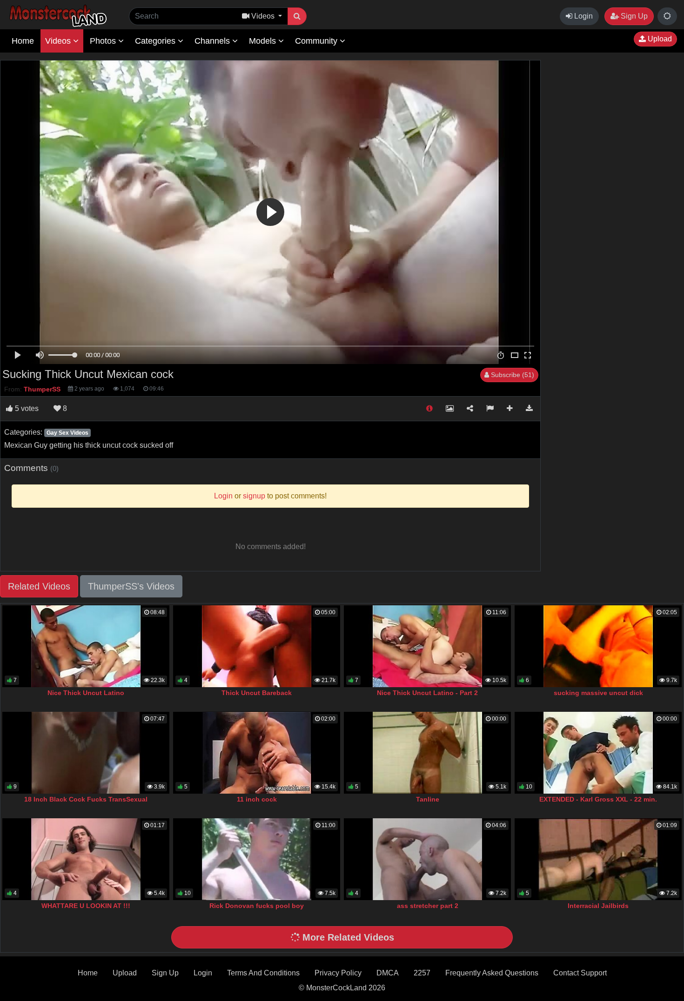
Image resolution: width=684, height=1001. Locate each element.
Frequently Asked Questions (491, 973)
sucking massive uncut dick (598, 692)
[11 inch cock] (256, 753)
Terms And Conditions (263, 973)
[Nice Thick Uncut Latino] (85, 646)
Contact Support (580, 973)
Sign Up (633, 16)
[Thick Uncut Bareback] (256, 646)
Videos (59, 41)
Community (317, 41)
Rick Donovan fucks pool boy (256, 905)
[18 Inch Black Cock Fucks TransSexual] (85, 753)
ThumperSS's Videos (131, 586)
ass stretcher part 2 (427, 905)
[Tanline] (427, 753)
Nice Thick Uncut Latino (85, 692)
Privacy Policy (338, 973)
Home (23, 41)
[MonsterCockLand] (57, 16)
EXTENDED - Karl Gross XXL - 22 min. (598, 799)
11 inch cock (257, 799)
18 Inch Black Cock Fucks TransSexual (86, 799)
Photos (104, 41)
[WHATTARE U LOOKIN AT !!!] (85, 859)
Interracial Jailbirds (598, 905)
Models (263, 41)
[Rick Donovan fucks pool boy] (256, 859)
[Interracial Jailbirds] (598, 859)
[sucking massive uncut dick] (598, 646)
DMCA (387, 973)
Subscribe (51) (511, 374)
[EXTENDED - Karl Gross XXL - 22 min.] (598, 753)
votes (27, 408)
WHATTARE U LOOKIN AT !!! (85, 905)
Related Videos (39, 586)
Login (582, 16)
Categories (156, 41)
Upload (659, 39)
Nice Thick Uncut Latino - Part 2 (427, 692)
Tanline (427, 799)
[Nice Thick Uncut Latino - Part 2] (427, 646)
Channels (213, 41)
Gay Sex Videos (67, 433)
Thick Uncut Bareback (256, 692)
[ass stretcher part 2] (427, 859)
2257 (422, 973)
